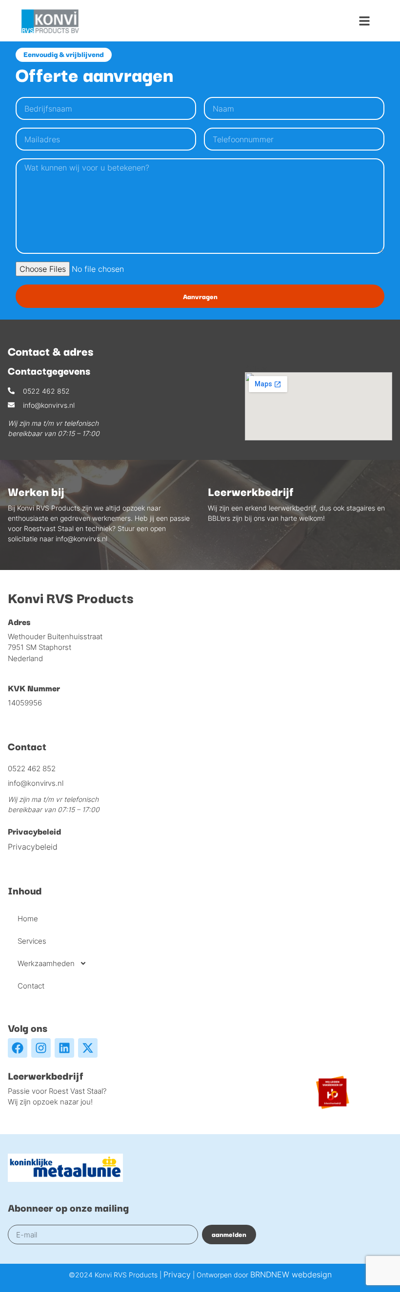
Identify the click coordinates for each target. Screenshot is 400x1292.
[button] (364, 21)
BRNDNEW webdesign (291, 1274)
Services (32, 941)
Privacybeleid (33, 847)
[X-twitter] (88, 1048)
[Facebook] (17, 1048)
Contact (31, 985)
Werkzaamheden (46, 963)
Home (28, 918)
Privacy (177, 1274)
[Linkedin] (64, 1048)
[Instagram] (41, 1048)
